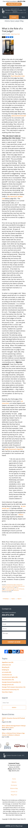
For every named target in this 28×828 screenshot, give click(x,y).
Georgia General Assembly (11, 682)
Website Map (14, 788)
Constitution (7, 675)
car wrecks (6, 672)
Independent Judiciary (17, 586)
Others (20, 515)
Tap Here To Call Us (14, 4)
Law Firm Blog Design (14, 826)
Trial (17, 587)
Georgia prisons (7, 684)
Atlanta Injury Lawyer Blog (14, 10)
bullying (5, 670)
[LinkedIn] (14, 651)
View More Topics (7, 692)
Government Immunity (10, 689)
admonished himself (18, 116)
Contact (14, 17)
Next (19, 599)
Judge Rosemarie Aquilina (14, 449)
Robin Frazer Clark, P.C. (19, 819)
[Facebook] (6, 651)
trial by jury (16, 590)
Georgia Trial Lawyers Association (13, 687)
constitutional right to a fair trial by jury (15, 589)
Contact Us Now (14, 642)
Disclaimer (14, 785)
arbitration (6, 665)
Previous (6, 599)
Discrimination (8, 679)
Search (14, 707)
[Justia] (18, 651)
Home (4, 17)
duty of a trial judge (6, 590)
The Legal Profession (9, 587)
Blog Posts (14, 795)
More (23, 17)
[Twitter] (10, 651)
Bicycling (5, 667)
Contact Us (14, 791)
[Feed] (22, 651)
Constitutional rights (11, 584)
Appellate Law (7, 662)
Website (14, 782)
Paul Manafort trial (17, 76)
